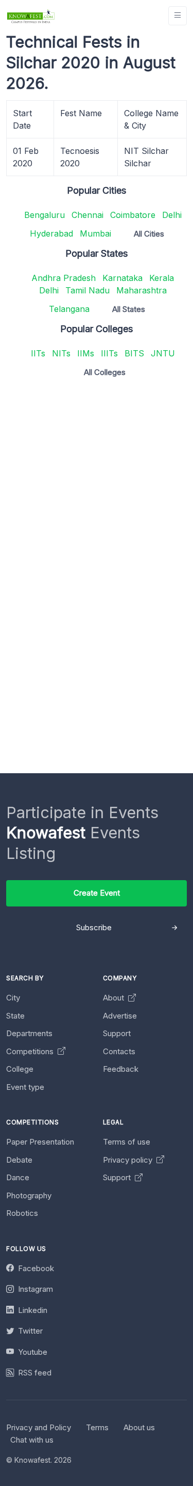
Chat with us (32, 1440)
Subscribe (94, 927)
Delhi (172, 215)
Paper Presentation (40, 1142)
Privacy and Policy (38, 1427)
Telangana (69, 309)
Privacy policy (128, 1160)
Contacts (119, 1051)
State (15, 1016)
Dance (17, 1177)
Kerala (161, 278)
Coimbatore (132, 215)
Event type (25, 1087)
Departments (29, 1033)
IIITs (109, 353)
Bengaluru (44, 215)
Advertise (120, 1016)
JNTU (163, 353)
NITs (61, 353)
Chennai (87, 215)
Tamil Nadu (87, 290)
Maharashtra (141, 290)
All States (128, 309)
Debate (19, 1160)
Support (117, 1033)
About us (139, 1427)
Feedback (120, 1069)
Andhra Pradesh (63, 278)
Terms (97, 1427)
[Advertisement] (96, 483)
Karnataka (122, 278)
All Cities (149, 234)
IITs (38, 353)
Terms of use (126, 1142)
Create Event (97, 893)
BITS (134, 353)
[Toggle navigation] (177, 15)
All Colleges (105, 372)
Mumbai (95, 233)
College (19, 1069)
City (13, 998)
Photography (28, 1195)
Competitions (31, 1051)
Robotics (22, 1213)
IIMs (85, 353)
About (114, 998)
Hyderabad (51, 233)
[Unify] (31, 15)
